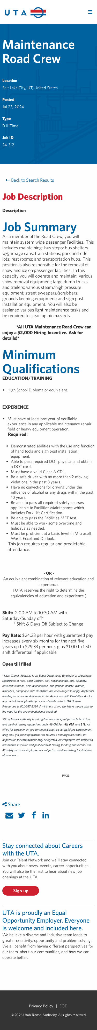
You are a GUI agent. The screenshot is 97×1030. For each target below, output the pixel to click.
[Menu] (90, 12)
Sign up (20, 890)
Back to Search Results (32, 180)
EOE (63, 1006)
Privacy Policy (41, 1006)
